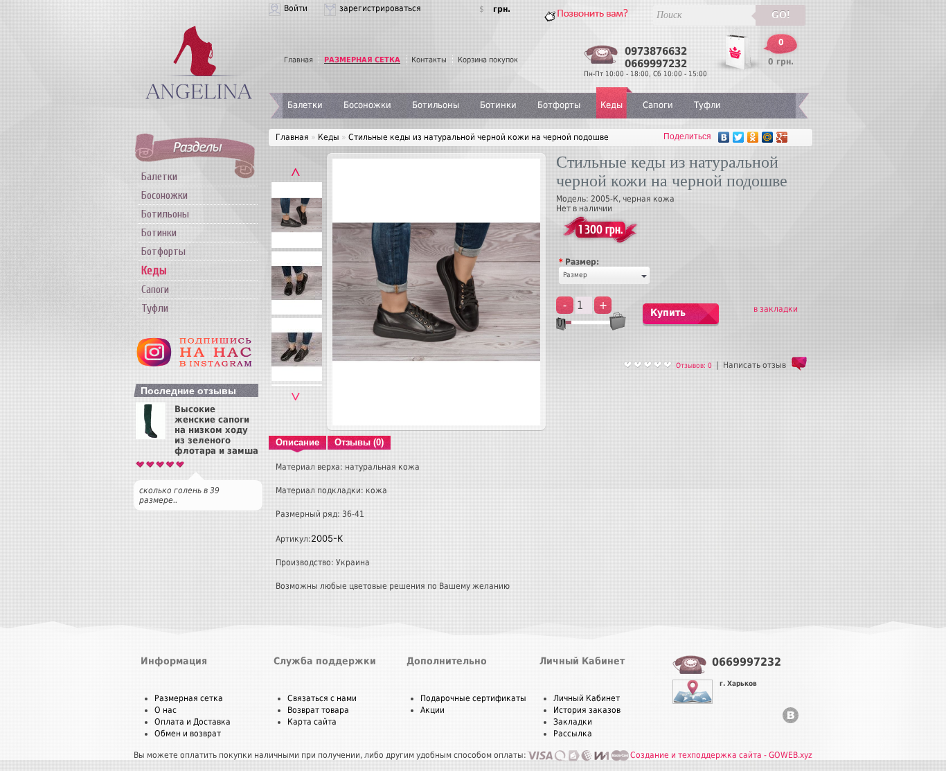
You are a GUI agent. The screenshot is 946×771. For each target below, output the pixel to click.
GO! (780, 15)
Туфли (154, 308)
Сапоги (155, 289)
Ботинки (159, 233)
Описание (297, 442)
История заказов (587, 710)
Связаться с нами (322, 698)
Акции (432, 710)
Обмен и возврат (187, 733)
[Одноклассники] (753, 137)
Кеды (611, 105)
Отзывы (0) (359, 442)
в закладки (775, 309)
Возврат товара (318, 710)
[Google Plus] (782, 137)
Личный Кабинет (586, 698)
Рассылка (572, 733)
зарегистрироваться (380, 8)
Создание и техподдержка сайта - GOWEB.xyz (721, 755)
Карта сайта (312, 722)
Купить (668, 312)
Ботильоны (165, 214)
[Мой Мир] (767, 137)
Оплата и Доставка (192, 722)
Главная (298, 59)
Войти (295, 8)
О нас (165, 710)
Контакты (429, 59)
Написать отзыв (754, 365)
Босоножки (164, 195)
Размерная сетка (188, 698)
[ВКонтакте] (724, 137)
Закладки (572, 722)
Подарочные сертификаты (473, 698)
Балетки (159, 176)
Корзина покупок (488, 59)
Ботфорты (163, 251)
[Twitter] (738, 137)
